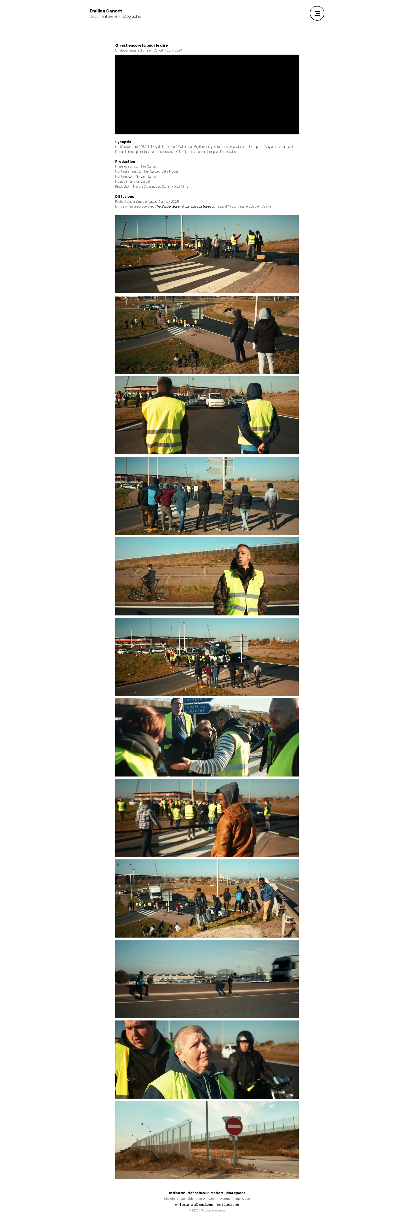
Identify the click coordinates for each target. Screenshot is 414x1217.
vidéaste (217, 1193)
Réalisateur (177, 1193)
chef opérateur (198, 1193)
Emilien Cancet (146, 166)
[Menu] (317, 13)
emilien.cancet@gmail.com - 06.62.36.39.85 (207, 1205)
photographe (235, 1193)
